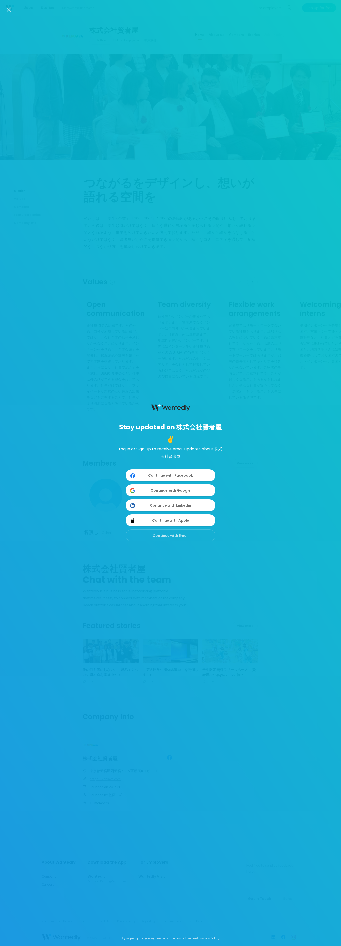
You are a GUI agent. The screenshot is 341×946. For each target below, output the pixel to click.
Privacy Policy (209, 938)
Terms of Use (181, 938)
